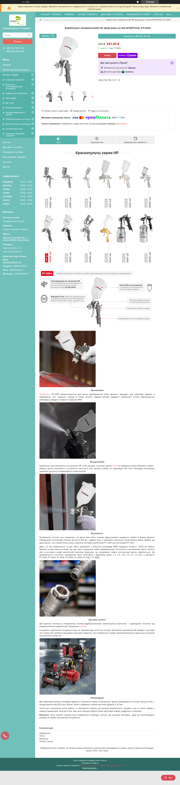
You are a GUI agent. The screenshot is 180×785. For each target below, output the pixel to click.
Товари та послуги (51, 20)
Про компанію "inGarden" (14, 157)
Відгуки (6, 166)
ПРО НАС (158, 14)
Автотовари (11, 98)
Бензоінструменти (14, 107)
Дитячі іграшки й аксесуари (18, 124)
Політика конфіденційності (113, 766)
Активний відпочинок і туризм (16, 113)
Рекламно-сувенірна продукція (15, 134)
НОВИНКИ (69, 14)
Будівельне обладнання (17, 93)
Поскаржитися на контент (90, 766)
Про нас (7, 142)
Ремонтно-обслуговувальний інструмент (14, 86)
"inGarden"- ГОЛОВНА (50, 14)
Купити (107, 55)
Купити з (123, 55)
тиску (114, 466)
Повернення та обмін (13, 152)
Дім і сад (10, 103)
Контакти (7, 162)
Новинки (7, 65)
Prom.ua (103, 760)
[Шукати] (29, 35)
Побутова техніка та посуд (18, 119)
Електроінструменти (15, 80)
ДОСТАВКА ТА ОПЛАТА (112, 14)
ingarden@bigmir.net (12, 262)
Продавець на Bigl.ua (90, 763)
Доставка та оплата (12, 147)
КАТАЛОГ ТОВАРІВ (86, 14)
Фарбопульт (44, 394)
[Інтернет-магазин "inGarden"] (17, 20)
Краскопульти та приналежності (89, 20)
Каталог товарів (10, 75)
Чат (170, 778)
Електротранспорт (14, 129)
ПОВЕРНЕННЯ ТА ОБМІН (138, 14)
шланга (83, 626)
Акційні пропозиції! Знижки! (16, 70)
